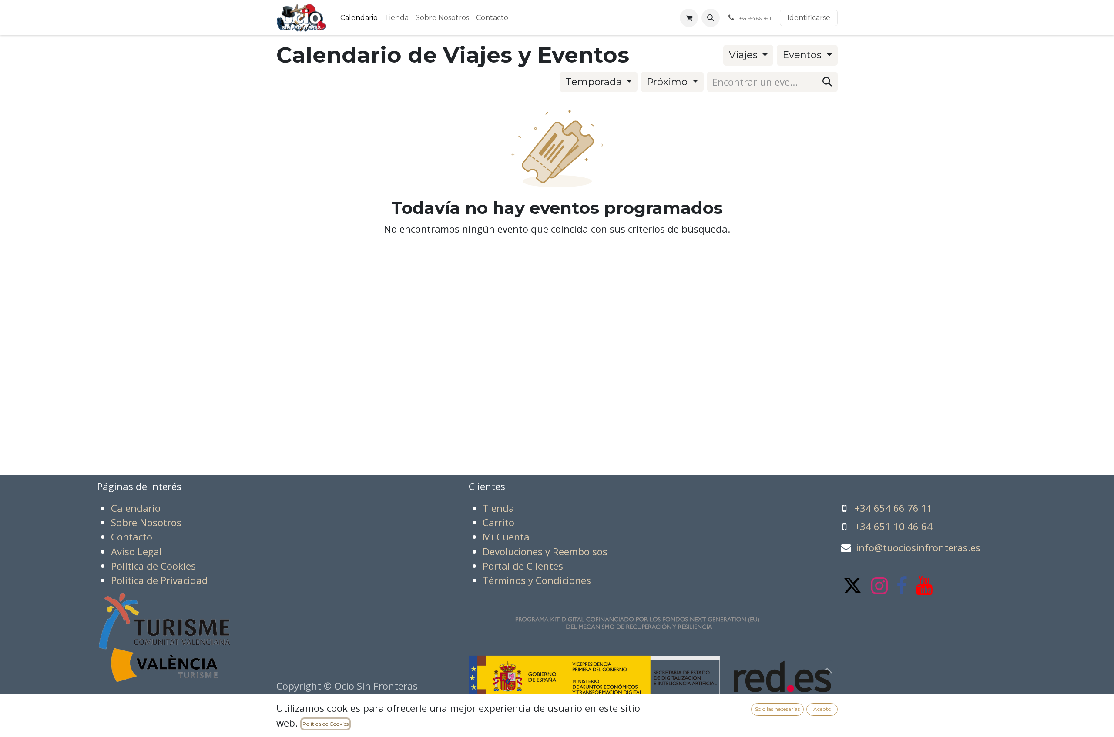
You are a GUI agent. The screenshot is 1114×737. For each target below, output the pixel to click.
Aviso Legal (136, 551)
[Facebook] (902, 585)
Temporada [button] (594, 82)
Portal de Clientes (523, 566)
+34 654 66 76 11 (894, 508)
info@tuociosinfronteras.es (918, 547)
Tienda (498, 508)
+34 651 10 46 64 (894, 526)
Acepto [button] (822, 709)
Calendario (136, 508)
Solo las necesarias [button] (777, 709)
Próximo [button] (668, 82)
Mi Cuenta (506, 537)
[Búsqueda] (827, 82)
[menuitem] (359, 18)
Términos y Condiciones (537, 580)
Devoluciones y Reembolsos (545, 551)
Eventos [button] (803, 55)
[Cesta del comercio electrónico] (689, 18)
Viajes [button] (744, 55)
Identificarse (808, 17)
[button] (710, 18)
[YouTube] (924, 585)
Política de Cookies (325, 723)
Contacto (131, 537)
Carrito (498, 522)
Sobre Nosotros (146, 522)
